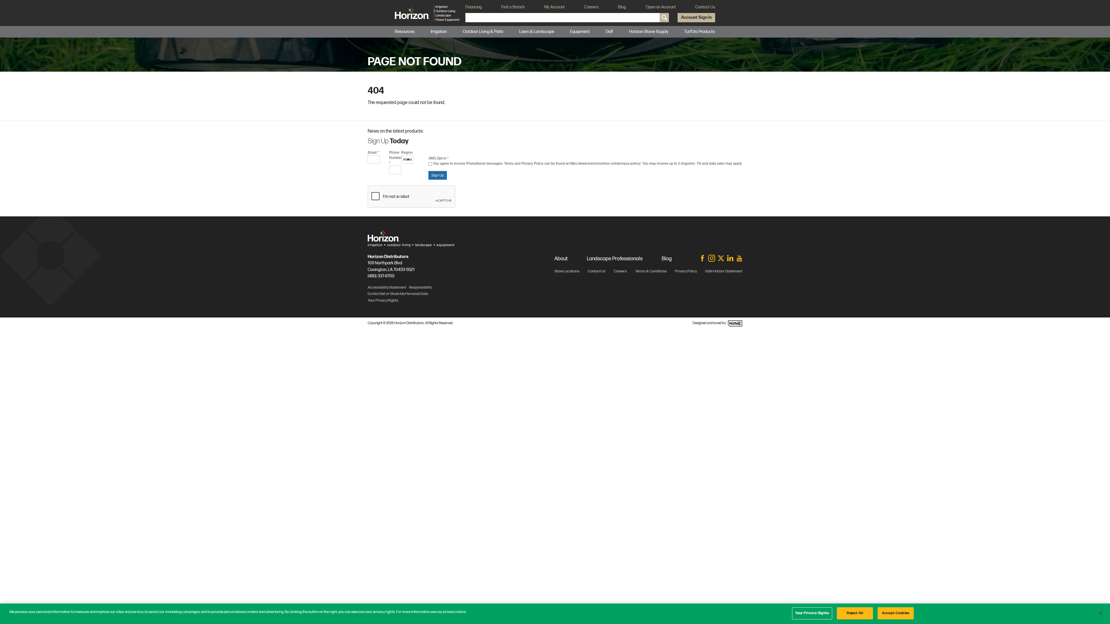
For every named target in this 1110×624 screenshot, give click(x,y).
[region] (555, 613)
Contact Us (705, 7)
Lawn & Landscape (536, 31)
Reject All (855, 613)
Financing (473, 7)
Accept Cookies (895, 613)
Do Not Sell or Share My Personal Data (398, 293)
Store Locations (567, 271)
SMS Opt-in (438, 158)
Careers (591, 7)
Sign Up (437, 175)
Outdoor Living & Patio (483, 31)
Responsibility (420, 287)
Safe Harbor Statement (723, 271)
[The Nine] (735, 323)
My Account (554, 7)
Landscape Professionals (615, 259)
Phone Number (395, 158)
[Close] (1100, 613)
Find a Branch (513, 7)
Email (373, 153)
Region (407, 153)
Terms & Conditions (651, 271)
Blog (622, 7)
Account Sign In (696, 17)
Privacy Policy (686, 271)
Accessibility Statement (387, 287)
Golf (609, 31)
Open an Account (661, 7)
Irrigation (439, 31)
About (561, 259)
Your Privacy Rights (812, 613)
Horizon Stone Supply (648, 31)
